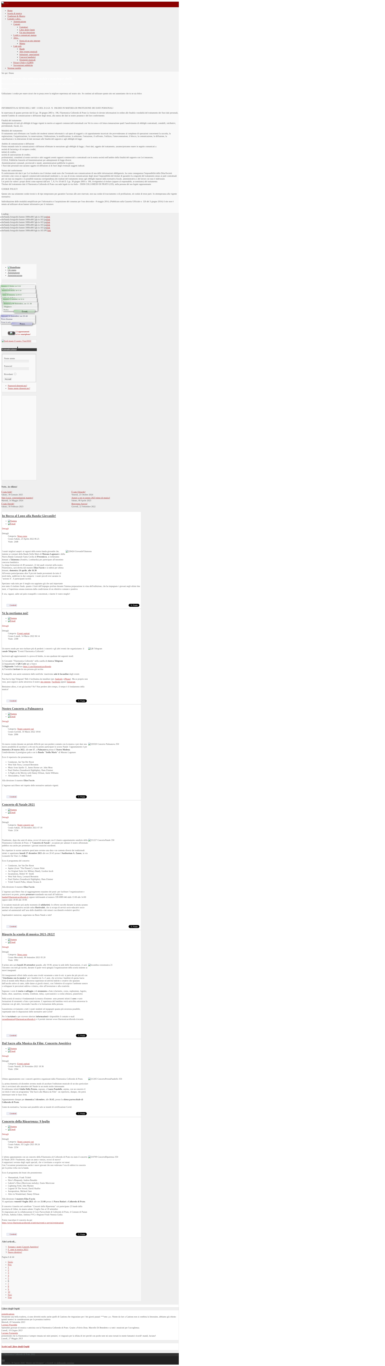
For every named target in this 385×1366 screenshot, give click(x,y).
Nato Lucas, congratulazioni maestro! (17, 498)
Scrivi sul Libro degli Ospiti (15, 1346)
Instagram (71, 682)
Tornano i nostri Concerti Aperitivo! (23, 1247)
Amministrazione (15, 275)
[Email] (11, 524)
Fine (10, 1297)
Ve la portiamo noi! (15, 613)
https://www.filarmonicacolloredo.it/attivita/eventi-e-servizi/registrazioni (33, 1223)
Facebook (56, 682)
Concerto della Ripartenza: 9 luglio (26, 1121)
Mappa (22, 43)
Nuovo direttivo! (15, 1252)
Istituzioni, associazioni (29, 54)
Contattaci (23, 27)
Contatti (16, 24)
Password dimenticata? (17, 386)
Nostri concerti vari (25, 729)
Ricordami (8, 374)
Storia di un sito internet (29, 41)
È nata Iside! (6, 492)
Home (9, 10)
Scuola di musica (14, 13)
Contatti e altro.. (14, 19)
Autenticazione (19, 21)
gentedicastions (8, 1314)
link (48, 217)
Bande (22, 49)
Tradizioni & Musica (16, 16)
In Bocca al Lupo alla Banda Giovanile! (29, 516)
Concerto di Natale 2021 (18, 804)
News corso (22, 536)
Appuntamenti (14, 273)
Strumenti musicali (27, 60)
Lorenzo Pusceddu (9, 1325)
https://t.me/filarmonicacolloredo (37, 666)
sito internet (45, 682)
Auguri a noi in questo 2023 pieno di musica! (90, 498)
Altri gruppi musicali (28, 52)
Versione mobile (14, 68)
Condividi (13, 605)
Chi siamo (12, 270)
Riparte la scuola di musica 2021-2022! (28, 934)
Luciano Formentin (10, 1333)
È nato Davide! (7, 504)
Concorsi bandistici (27, 57)
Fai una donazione (27, 32)
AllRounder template (65, 1363)
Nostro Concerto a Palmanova (22, 708)
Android (59, 679)
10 (9, 1292)
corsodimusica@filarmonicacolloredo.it (18, 1019)
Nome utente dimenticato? (19, 388)
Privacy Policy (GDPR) (23, 62)
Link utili (17, 46)
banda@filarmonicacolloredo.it (15, 897)
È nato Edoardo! (78, 492)
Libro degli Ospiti (27, 30)
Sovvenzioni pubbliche (23, 65)
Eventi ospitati (23, 633)
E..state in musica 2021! (18, 1249)
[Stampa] (12, 521)
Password (8, 366)
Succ (10, 1295)
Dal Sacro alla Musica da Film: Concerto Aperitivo (36, 1043)
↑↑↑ (3, 1360)
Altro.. (16, 38)
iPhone (67, 679)
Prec (10, 1265)
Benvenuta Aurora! (79, 504)
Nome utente (9, 358)
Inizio (10, 1262)
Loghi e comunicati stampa (24, 35)
